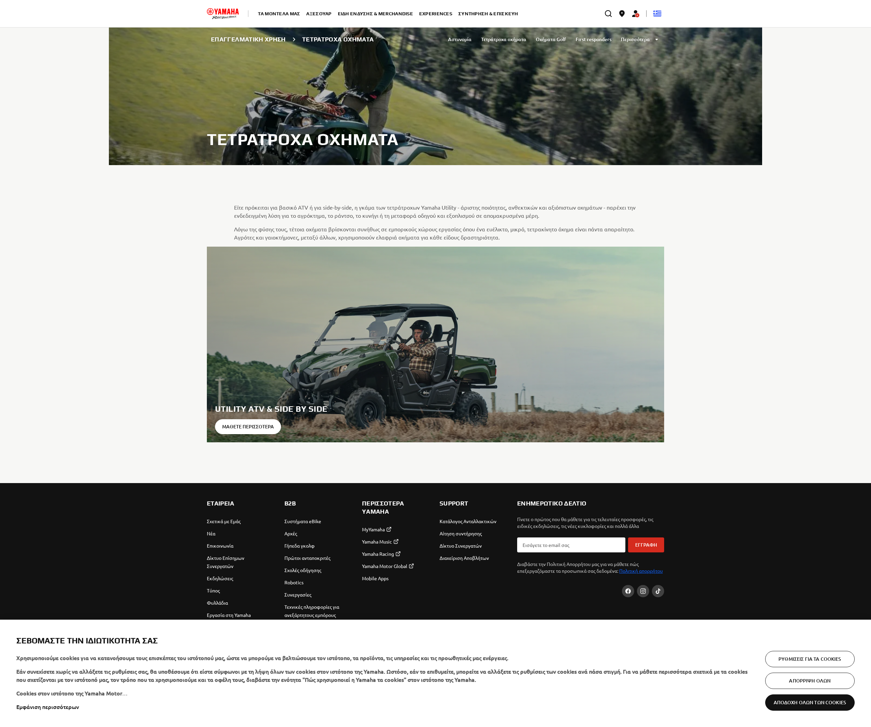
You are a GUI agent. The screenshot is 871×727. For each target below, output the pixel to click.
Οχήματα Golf (551, 39)
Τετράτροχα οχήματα (503, 39)
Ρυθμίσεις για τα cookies (809, 659)
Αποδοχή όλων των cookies (810, 702)
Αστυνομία (460, 39)
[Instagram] (643, 591)
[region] (435, 673)
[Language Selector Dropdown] (657, 13)
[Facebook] (628, 591)
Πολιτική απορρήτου (641, 571)
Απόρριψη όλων (810, 680)
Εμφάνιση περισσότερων (47, 706)
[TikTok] (658, 591)
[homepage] (223, 13)
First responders (593, 39)
